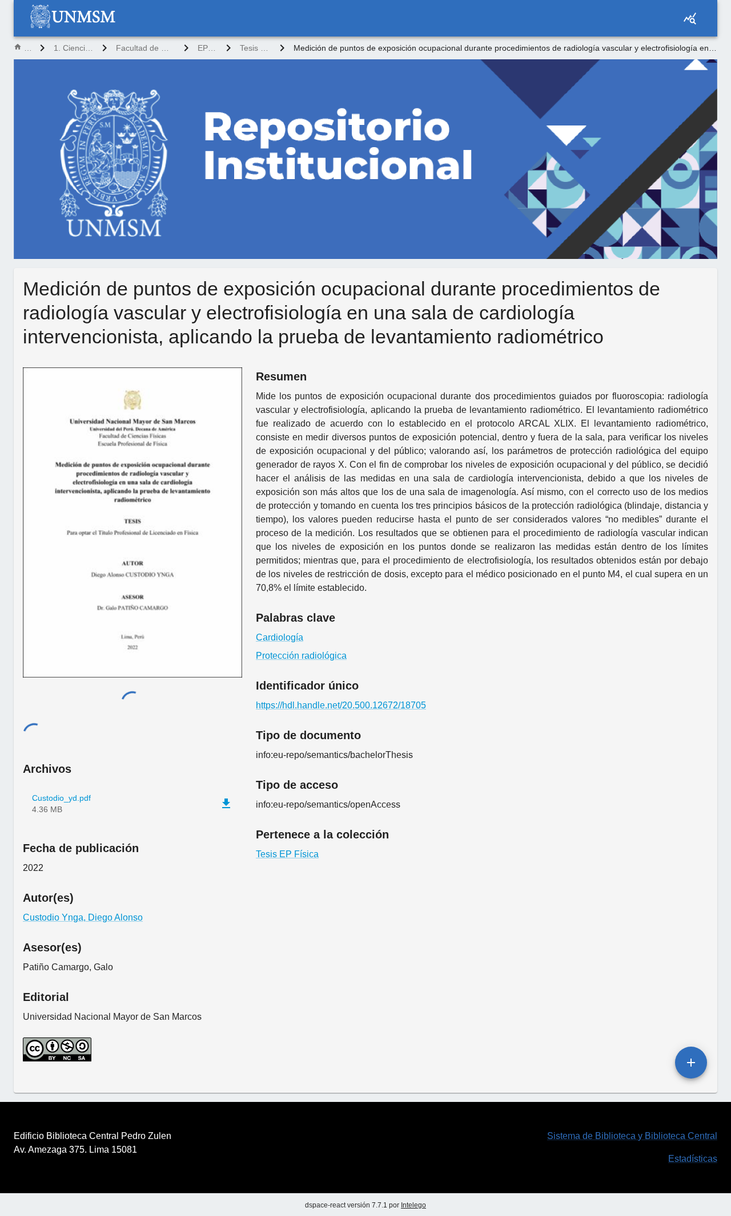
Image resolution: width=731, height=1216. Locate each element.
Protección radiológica (301, 655)
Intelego (413, 1205)
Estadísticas (692, 1159)
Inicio (27, 47)
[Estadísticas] (690, 18)
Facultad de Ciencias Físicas (145, 47)
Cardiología (279, 637)
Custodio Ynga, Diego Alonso (83, 917)
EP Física (207, 47)
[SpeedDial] (691, 1063)
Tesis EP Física (255, 47)
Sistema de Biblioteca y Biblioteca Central (632, 1136)
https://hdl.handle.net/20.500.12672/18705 (341, 705)
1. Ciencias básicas (73, 47)
